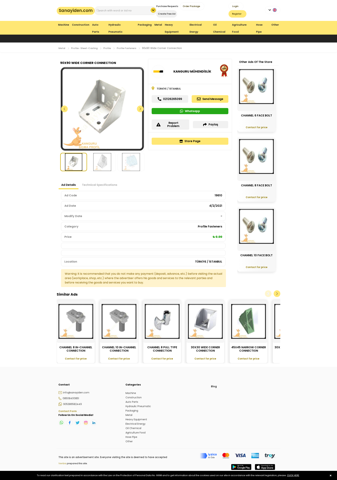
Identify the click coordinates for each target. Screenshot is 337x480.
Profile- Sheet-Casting (84, 48)
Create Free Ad (166, 13)
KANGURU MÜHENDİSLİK (192, 71)
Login (235, 6)
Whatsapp (192, 111)
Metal (158, 25)
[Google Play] (241, 470)
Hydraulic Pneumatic (115, 25)
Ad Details (68, 185)
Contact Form (67, 411)
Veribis (62, 463)
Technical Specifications (99, 185)
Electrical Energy (196, 25)
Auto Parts (95, 25)
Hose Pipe (259, 25)
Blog (214, 386)
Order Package (191, 6)
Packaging (145, 25)
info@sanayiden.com (76, 392)
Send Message (212, 99)
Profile (107, 48)
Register (237, 13)
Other (275, 25)
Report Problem (173, 124)
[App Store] (265, 470)
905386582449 (72, 404)
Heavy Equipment (172, 25)
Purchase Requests (167, 6)
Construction (80, 25)
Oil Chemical (219, 25)
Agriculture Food (239, 25)
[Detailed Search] (153, 10)
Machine (63, 25)
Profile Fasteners (126, 48)
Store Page (192, 141)
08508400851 (71, 398)
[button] (140, 109)
